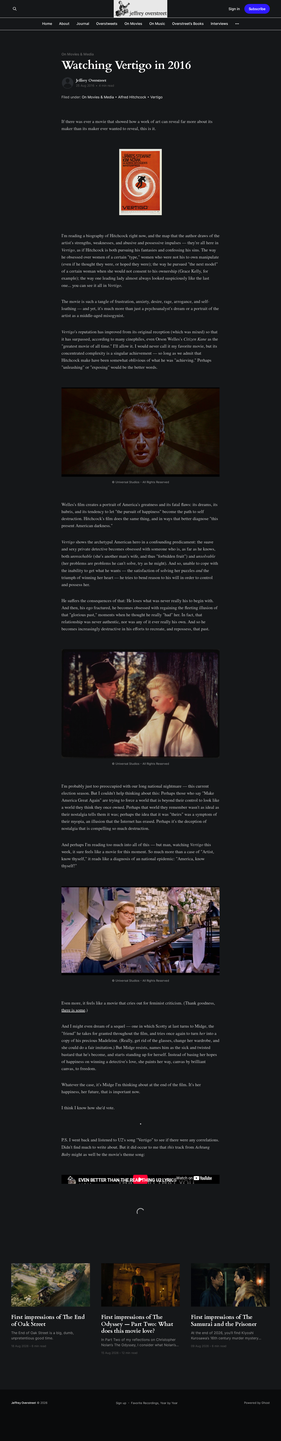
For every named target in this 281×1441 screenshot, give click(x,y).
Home (47, 23)
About (64, 23)
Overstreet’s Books (188, 23)
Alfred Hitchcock (132, 97)
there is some (73, 1010)
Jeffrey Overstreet (91, 80)
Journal (82, 23)
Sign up (121, 1403)
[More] (237, 23)
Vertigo (156, 97)
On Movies (133, 23)
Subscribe (257, 9)
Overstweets (106, 23)
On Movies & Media (77, 54)
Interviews (219, 23)
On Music (157, 23)
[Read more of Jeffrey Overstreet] (67, 83)
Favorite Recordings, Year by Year (154, 1403)
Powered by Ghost (257, 1402)
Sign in (234, 9)
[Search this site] (14, 8)
